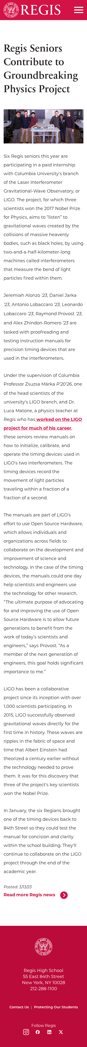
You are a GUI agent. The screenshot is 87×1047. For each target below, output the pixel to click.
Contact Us (19, 1007)
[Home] (32, 10)
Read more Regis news (29, 894)
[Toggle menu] (79, 9)
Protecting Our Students (56, 1007)
